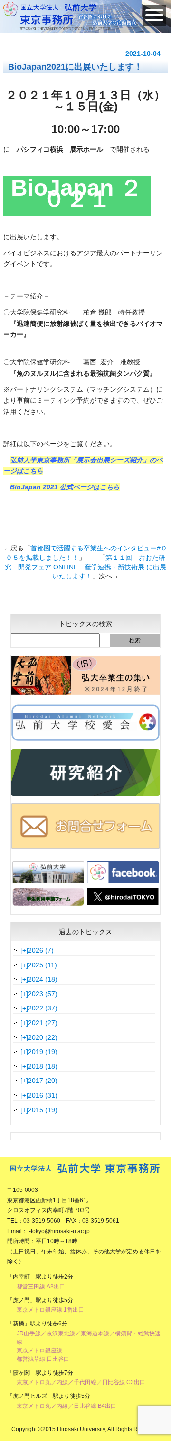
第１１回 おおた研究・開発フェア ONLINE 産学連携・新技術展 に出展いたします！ (85, 567)
